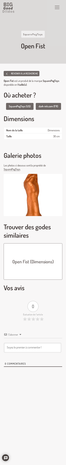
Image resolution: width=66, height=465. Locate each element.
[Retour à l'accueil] (8, 7)
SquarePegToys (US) (20, 106)
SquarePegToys (33, 34)
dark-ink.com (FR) (48, 106)
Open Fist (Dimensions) (33, 261)
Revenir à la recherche (24, 73)
